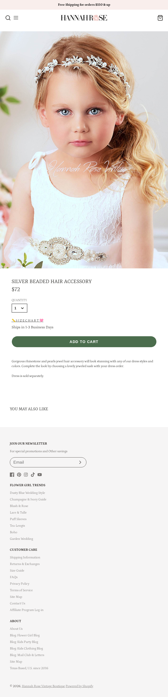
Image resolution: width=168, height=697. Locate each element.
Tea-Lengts (17, 526)
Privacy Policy (19, 584)
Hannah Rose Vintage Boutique (43, 686)
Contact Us (17, 603)
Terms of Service (21, 590)
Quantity (19, 300)
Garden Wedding (21, 539)
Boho (13, 532)
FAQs (14, 577)
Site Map (16, 597)
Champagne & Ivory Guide (28, 499)
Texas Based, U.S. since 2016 (29, 668)
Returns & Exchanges (25, 564)
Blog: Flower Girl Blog (25, 635)
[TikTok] (33, 474)
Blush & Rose (19, 506)
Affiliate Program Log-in (27, 610)
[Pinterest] (19, 474)
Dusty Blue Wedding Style (27, 493)
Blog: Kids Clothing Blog (26, 648)
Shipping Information (25, 557)
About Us (16, 629)
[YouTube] (39, 474)
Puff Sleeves (18, 519)
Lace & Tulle (18, 512)
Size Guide (17, 570)
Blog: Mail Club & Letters (27, 655)
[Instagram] (26, 474)
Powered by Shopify (79, 686)
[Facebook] (12, 474)
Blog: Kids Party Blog (24, 642)
